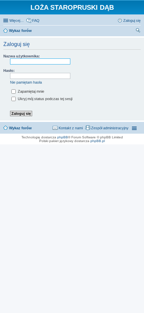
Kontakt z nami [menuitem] (71, 128)
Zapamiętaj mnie (30, 91)
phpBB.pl (97, 141)
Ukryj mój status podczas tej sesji (44, 99)
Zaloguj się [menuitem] (132, 20)
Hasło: (9, 71)
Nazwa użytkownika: (21, 56)
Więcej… (16, 20)
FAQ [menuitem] (36, 20)
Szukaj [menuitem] (138, 31)
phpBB (62, 137)
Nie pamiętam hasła (26, 82)
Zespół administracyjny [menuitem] (110, 128)
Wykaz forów (20, 128)
